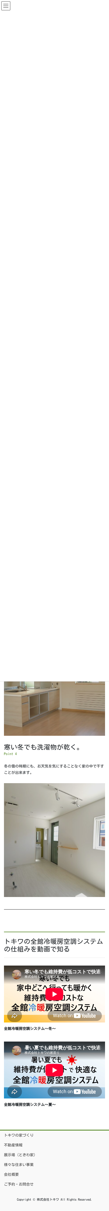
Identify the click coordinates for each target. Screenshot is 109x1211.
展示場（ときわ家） (20, 1155)
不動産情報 (13, 1145)
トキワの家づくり (19, 1135)
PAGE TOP (100, 1170)
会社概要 (11, 1174)
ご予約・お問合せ (19, 1184)
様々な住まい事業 (19, 1165)
